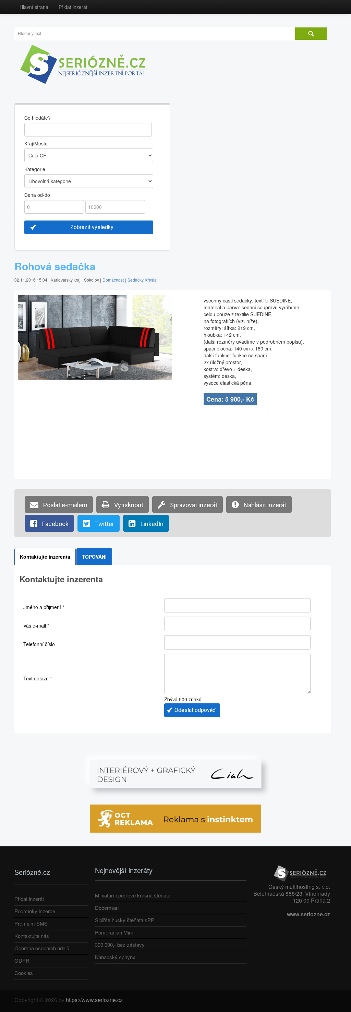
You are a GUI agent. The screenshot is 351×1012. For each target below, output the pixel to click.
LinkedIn (151, 523)
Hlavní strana (34, 6)
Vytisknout (128, 505)
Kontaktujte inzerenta (45, 556)
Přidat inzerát (73, 6)
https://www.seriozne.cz (94, 1000)
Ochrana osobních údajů (41, 948)
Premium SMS (31, 923)
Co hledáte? (37, 117)
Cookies (23, 972)
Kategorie (34, 169)
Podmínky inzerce (34, 911)
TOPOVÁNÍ (94, 556)
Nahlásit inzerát (264, 505)
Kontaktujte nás (31, 935)
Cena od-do (37, 194)
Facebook (55, 523)
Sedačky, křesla (142, 280)
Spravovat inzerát (193, 505)
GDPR (21, 960)
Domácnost (113, 280)
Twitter (104, 523)
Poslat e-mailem (64, 505)
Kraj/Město (36, 143)
